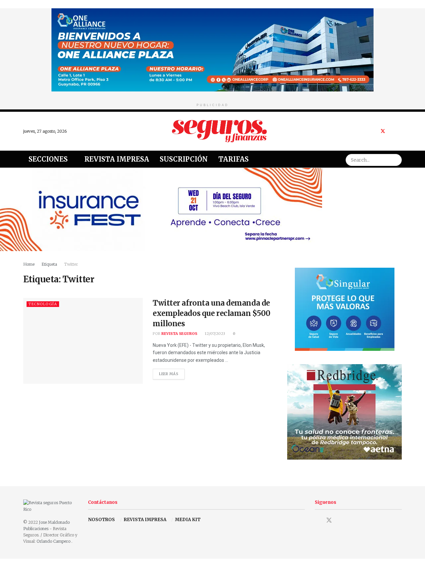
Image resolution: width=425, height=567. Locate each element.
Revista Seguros (179, 333)
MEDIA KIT (188, 519)
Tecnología (43, 304)
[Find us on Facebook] (374, 131)
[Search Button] (396, 159)
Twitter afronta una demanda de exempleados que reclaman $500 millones (211, 313)
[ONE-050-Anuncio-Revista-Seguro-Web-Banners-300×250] (344, 308)
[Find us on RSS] (400, 131)
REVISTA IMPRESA (145, 519)
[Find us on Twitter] (383, 131)
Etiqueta (49, 264)
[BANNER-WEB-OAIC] (212, 49)
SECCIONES (48, 159)
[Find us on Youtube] (391, 131)
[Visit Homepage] (219, 131)
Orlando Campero (54, 541)
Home (29, 264)
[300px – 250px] (344, 411)
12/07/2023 (214, 333)
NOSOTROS (101, 519)
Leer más (172, 372)
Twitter (71, 264)
